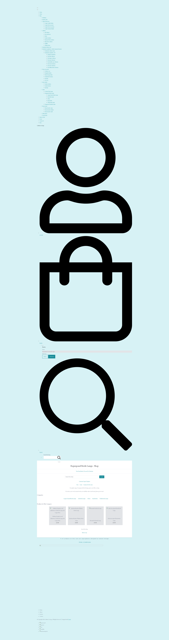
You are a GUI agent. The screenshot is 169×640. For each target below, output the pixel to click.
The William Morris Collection (53, 67)
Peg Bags (46, 78)
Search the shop (84, 529)
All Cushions (47, 32)
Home (41, 12)
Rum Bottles (50, 100)
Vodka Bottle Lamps (51, 102)
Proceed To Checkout (88, 471)
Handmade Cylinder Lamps (50, 50)
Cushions (43, 30)
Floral (46, 36)
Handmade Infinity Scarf (46, 47)
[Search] (59, 457)
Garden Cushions (48, 37)
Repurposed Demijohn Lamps (50, 104)
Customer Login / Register (84, 481)
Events (41, 119)
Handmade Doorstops (49, 76)
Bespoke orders (44, 19)
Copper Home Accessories (49, 26)
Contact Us (42, 120)
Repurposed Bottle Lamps (49, 93)
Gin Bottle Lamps (51, 96)
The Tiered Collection (51, 63)
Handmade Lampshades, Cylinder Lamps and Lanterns (52, 49)
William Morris (47, 45)
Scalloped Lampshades (51, 54)
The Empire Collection (52, 58)
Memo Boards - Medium (49, 109)
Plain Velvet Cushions (48, 41)
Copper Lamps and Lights (49, 28)
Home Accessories (45, 69)
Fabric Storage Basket (48, 74)
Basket (45, 356)
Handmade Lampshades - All (50, 52)
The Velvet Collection (51, 65)
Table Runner (44, 113)
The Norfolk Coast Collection (53, 61)
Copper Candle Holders (49, 23)
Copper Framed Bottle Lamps (53, 95)
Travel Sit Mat (44, 115)
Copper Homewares (45, 21)
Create (69, 619)
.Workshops (44, 17)
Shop (40, 15)
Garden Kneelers (48, 85)
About (41, 14)
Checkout (52, 356)
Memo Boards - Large (49, 108)
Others (49, 98)
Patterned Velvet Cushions (49, 39)
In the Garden (44, 82)
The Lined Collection (51, 60)
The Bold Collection (51, 56)
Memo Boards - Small (49, 111)
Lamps (43, 89)
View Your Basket (79, 471)
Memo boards (44, 106)
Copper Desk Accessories (49, 25)
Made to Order (42, 117)
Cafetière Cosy (47, 71)
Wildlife (46, 43)
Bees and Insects (48, 34)
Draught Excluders (48, 73)
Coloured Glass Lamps (49, 91)
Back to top (84, 532)
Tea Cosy (46, 80)
